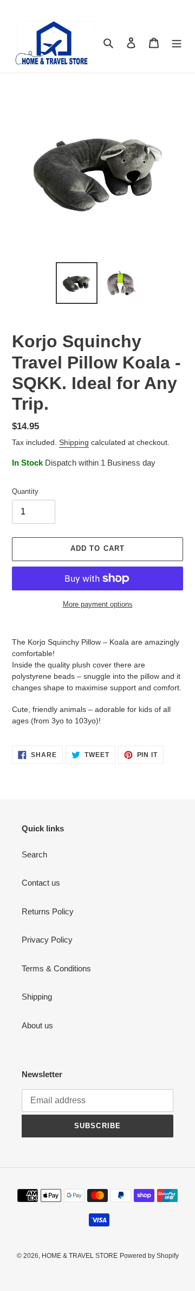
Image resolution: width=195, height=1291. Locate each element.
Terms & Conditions (56, 968)
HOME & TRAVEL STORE (80, 1256)
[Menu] (176, 42)
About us (37, 1025)
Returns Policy (48, 911)
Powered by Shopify (149, 1256)
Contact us (41, 882)
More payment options (98, 604)
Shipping (74, 442)
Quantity (25, 491)
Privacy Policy (47, 939)
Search (34, 854)
